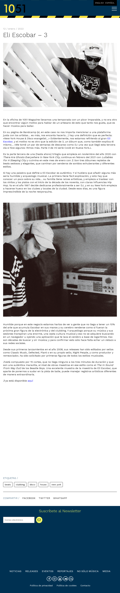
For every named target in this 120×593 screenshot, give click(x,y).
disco (32, 484)
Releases (31, 571)
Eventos (47, 571)
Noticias (15, 571)
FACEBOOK (28, 498)
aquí (30, 380)
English (99, 3)
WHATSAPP (60, 498)
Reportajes (65, 571)
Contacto (85, 585)
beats (8, 484)
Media (106, 571)
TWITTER (44, 498)
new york (56, 484)
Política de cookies (67, 585)
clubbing (20, 484)
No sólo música (88, 571)
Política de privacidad (41, 585)
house (43, 484)
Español (110, 3)
